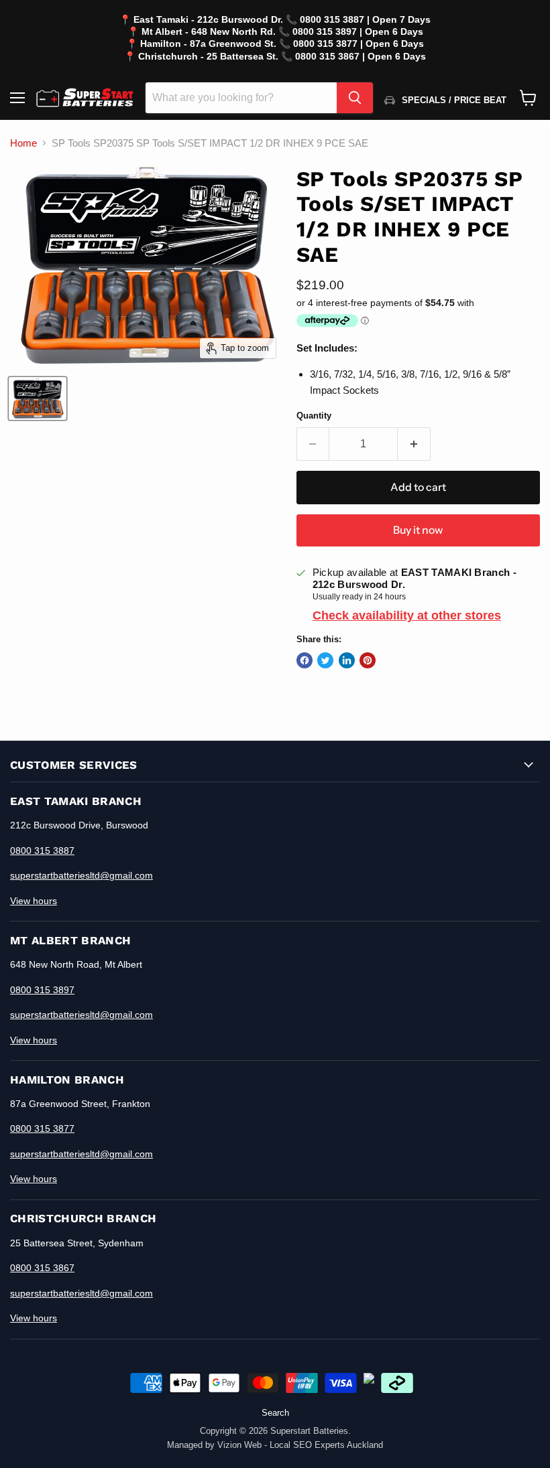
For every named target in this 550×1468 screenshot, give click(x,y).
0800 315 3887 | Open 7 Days (365, 19)
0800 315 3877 (42, 1128)
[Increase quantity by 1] (414, 444)
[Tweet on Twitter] (325, 660)
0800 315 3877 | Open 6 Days (358, 43)
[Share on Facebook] (304, 660)
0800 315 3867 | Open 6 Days (360, 56)
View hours (33, 900)
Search (275, 1413)
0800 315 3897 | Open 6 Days (357, 31)
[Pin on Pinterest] (368, 660)
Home (23, 143)
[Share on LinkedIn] (347, 660)
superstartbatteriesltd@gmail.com (81, 875)
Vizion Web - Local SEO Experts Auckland (300, 1445)
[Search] (355, 97)
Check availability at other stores (407, 615)
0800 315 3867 (42, 1267)
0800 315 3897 (42, 989)
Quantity (313, 416)
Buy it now (418, 530)
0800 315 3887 (42, 850)
